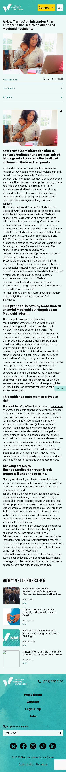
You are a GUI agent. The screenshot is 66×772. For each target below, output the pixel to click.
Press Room (33, 694)
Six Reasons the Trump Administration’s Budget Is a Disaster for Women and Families (41, 592)
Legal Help (33, 709)
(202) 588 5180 (53, 681)
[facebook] (23, 746)
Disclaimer (42, 764)
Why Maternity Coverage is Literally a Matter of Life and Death (39, 613)
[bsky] (13, 746)
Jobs (33, 716)
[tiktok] (42, 746)
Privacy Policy (26, 764)
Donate (43, 7)
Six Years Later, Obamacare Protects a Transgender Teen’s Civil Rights (40, 634)
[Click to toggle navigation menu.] (60, 7)
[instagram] (33, 746)
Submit (60, 733)
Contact (33, 701)
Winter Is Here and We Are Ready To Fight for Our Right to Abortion (42, 653)
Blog (24, 603)
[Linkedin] (52, 746)
